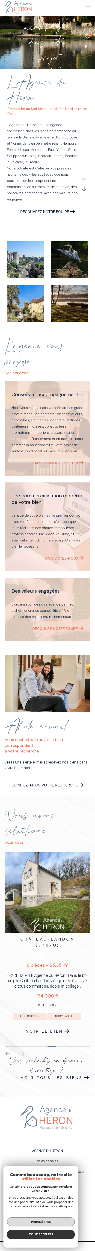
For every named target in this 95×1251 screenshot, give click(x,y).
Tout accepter (41, 1234)
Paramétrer (41, 1222)
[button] (8, 1054)
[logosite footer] (45, 1117)
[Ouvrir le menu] (88, 8)
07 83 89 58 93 (47, 1161)
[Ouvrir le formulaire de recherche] (76, 8)
